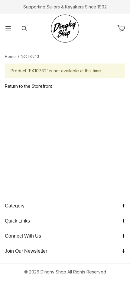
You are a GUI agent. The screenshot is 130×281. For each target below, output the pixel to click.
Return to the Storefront (28, 86)
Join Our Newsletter (26, 251)
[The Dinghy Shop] (65, 28)
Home (10, 56)
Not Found (30, 56)
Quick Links (17, 220)
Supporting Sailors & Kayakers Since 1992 (65, 6)
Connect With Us (23, 235)
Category (14, 205)
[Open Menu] (8, 29)
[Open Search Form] (24, 29)
